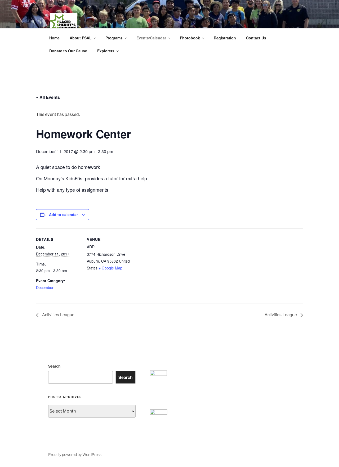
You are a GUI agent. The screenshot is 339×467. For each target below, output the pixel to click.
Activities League (57, 315)
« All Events (48, 97)
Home (54, 37)
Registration (225, 37)
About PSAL (81, 37)
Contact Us (256, 37)
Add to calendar (63, 214)
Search (54, 366)
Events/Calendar (151, 37)
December (44, 287)
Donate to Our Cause (68, 50)
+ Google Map (110, 268)
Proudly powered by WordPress (74, 454)
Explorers (105, 50)
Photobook (190, 37)
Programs (114, 37)
